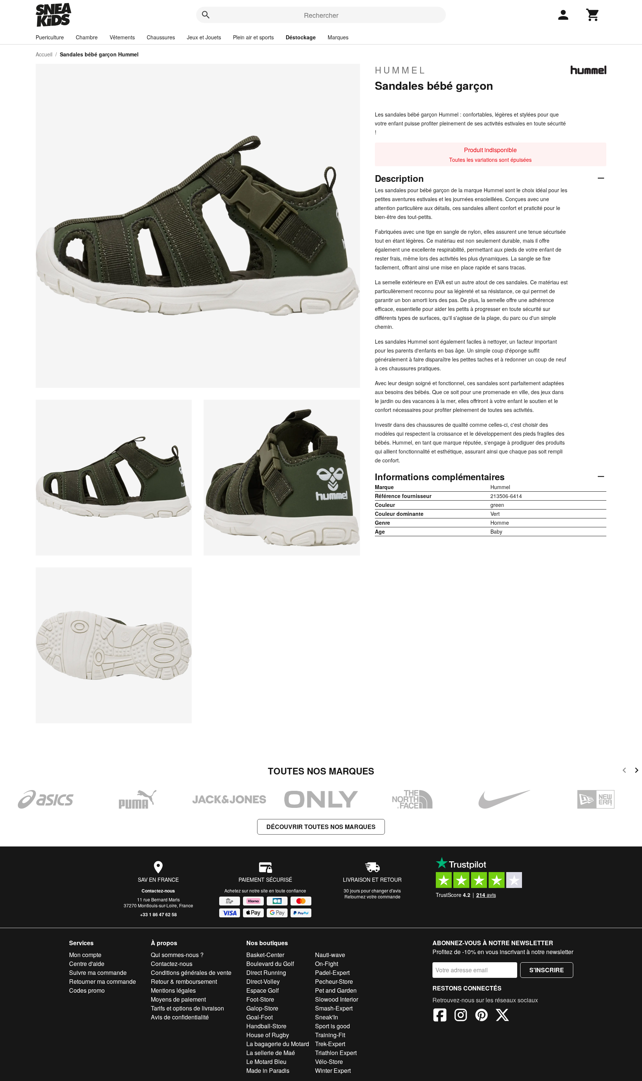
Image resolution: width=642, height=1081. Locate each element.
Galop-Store (262, 1008)
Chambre (87, 37)
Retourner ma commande (102, 981)
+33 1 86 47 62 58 (158, 914)
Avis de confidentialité (180, 1017)
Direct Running (266, 972)
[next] (636, 771)
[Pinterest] (481, 1016)
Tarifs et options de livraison (187, 1008)
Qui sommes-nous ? (177, 954)
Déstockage (301, 37)
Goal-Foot (259, 1017)
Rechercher (321, 15)
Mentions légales (173, 990)
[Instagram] (460, 1016)
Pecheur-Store (334, 981)
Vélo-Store (329, 1061)
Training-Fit (330, 1035)
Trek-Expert (330, 1043)
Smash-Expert (334, 1008)
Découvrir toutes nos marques (321, 826)
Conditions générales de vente (191, 972)
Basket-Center (265, 954)
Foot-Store (260, 999)
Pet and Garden (336, 990)
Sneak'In (326, 1017)
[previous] (624, 771)
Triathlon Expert (336, 1052)
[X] (502, 1016)
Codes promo (87, 990)
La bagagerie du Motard (277, 1043)
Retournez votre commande (372, 896)
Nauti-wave (330, 954)
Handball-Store (266, 1026)
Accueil (44, 54)
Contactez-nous (158, 891)
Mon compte (85, 954)
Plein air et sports (253, 37)
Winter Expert (333, 1070)
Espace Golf (262, 990)
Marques (338, 37)
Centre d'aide (86, 963)
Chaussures (161, 37)
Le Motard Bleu (266, 1061)
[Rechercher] (206, 15)
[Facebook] (439, 1016)
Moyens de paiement (178, 999)
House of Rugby (267, 1035)
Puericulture (50, 37)
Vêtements (122, 37)
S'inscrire (546, 970)
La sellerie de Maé (270, 1052)
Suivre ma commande (98, 972)
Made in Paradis (267, 1070)
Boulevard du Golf (270, 963)
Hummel (401, 70)
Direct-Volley (263, 981)
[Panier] (593, 14)
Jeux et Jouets (204, 37)
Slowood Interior (336, 999)
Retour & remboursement (184, 981)
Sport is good (332, 1026)
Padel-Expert (332, 972)
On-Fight (326, 963)
